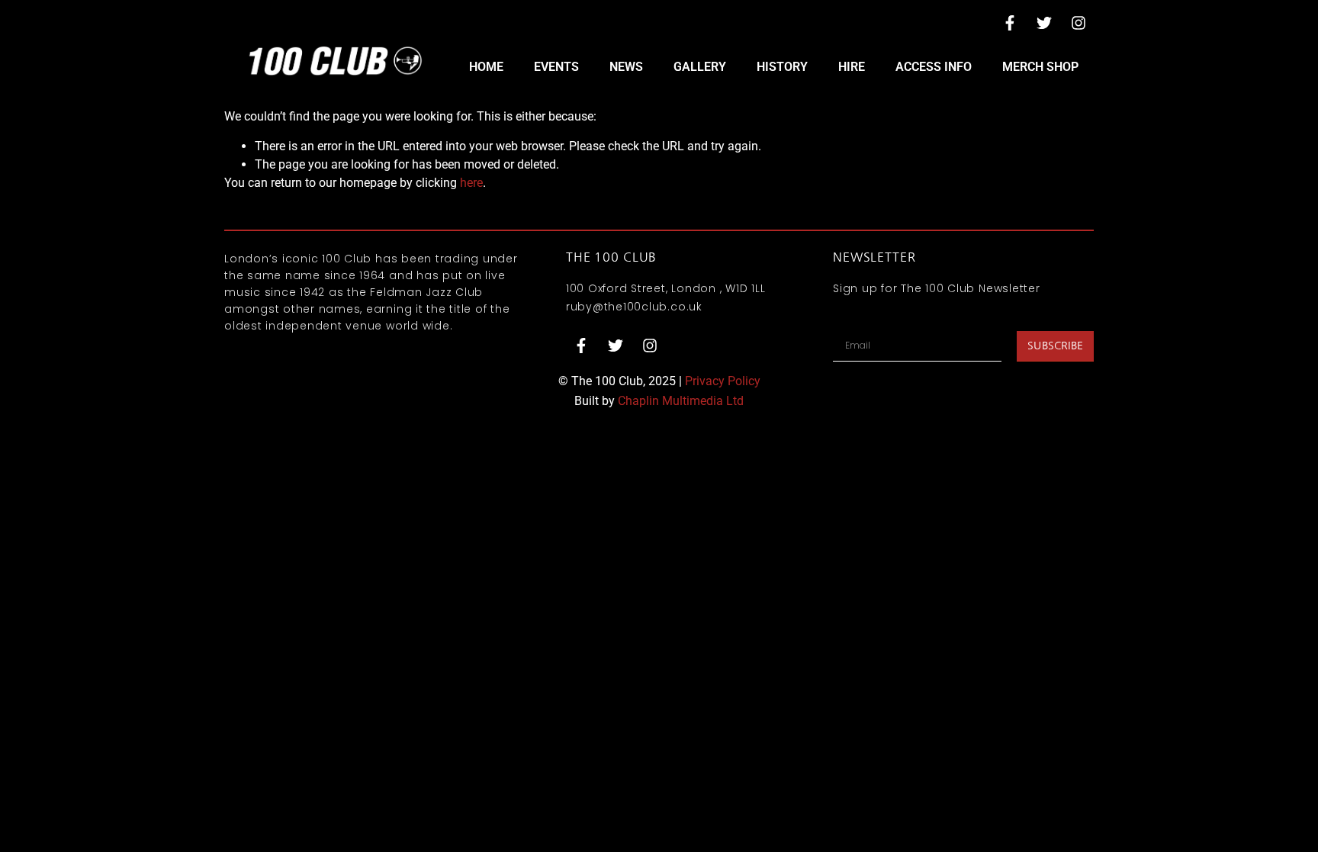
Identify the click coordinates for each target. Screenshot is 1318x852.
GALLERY (699, 66)
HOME (486, 66)
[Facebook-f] (1010, 23)
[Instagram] (1078, 23)
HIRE (851, 66)
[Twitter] (1044, 23)
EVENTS (556, 66)
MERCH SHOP (1040, 66)
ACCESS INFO (933, 66)
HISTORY (782, 66)
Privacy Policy (722, 381)
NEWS (626, 66)
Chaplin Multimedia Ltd (681, 401)
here (471, 182)
